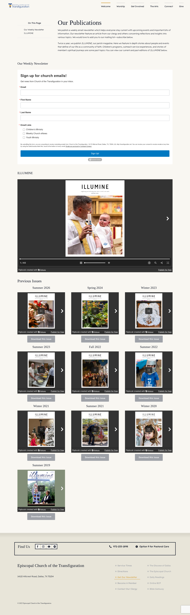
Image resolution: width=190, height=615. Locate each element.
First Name (26, 100)
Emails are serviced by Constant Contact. (79, 146)
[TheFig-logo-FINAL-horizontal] (19, 3)
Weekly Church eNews (36, 133)
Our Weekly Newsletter (34, 29)
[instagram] (43, 546)
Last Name (26, 112)
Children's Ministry (34, 129)
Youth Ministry (32, 137)
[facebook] (37, 546)
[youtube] (49, 546)
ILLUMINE (28, 33)
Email (23, 87)
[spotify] (54, 546)
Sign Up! (95, 153)
